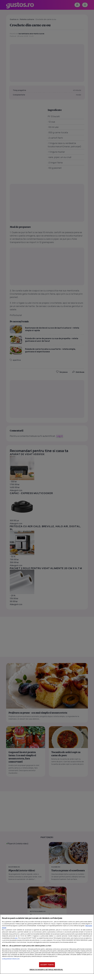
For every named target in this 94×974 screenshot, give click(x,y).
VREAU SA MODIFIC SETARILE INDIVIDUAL (46, 969)
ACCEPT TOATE (47, 965)
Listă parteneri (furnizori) (11, 959)
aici (16, 938)
